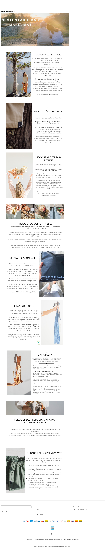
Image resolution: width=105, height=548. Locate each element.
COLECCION (38, 512)
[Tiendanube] (52, 542)
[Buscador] (5, 5)
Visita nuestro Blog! (76, 511)
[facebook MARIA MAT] (6, 512)
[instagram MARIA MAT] (2, 512)
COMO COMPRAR (39, 514)
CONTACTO (38, 509)
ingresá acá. (66, 539)
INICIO (37, 506)
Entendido (68, 546)
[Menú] (2, 5)
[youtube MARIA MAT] (10, 512)
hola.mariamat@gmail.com (77, 506)
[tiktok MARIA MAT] (14, 512)
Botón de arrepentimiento (74, 539)
